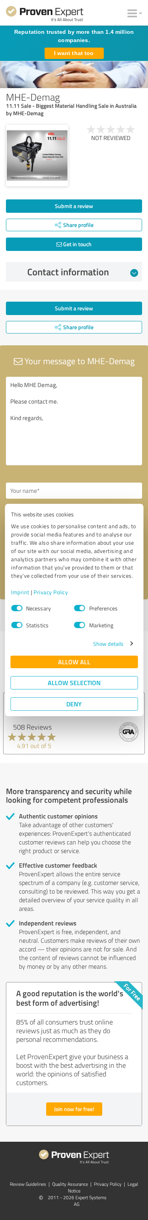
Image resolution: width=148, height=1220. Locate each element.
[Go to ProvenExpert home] (44, 15)
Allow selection (74, 682)
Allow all (74, 661)
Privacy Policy (51, 592)
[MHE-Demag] (37, 155)
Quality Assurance (70, 1184)
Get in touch (77, 244)
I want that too (74, 53)
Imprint (20, 592)
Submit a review (74, 206)
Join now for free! (74, 1109)
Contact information (68, 271)
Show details (108, 643)
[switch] (79, 608)
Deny (74, 703)
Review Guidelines (28, 1184)
